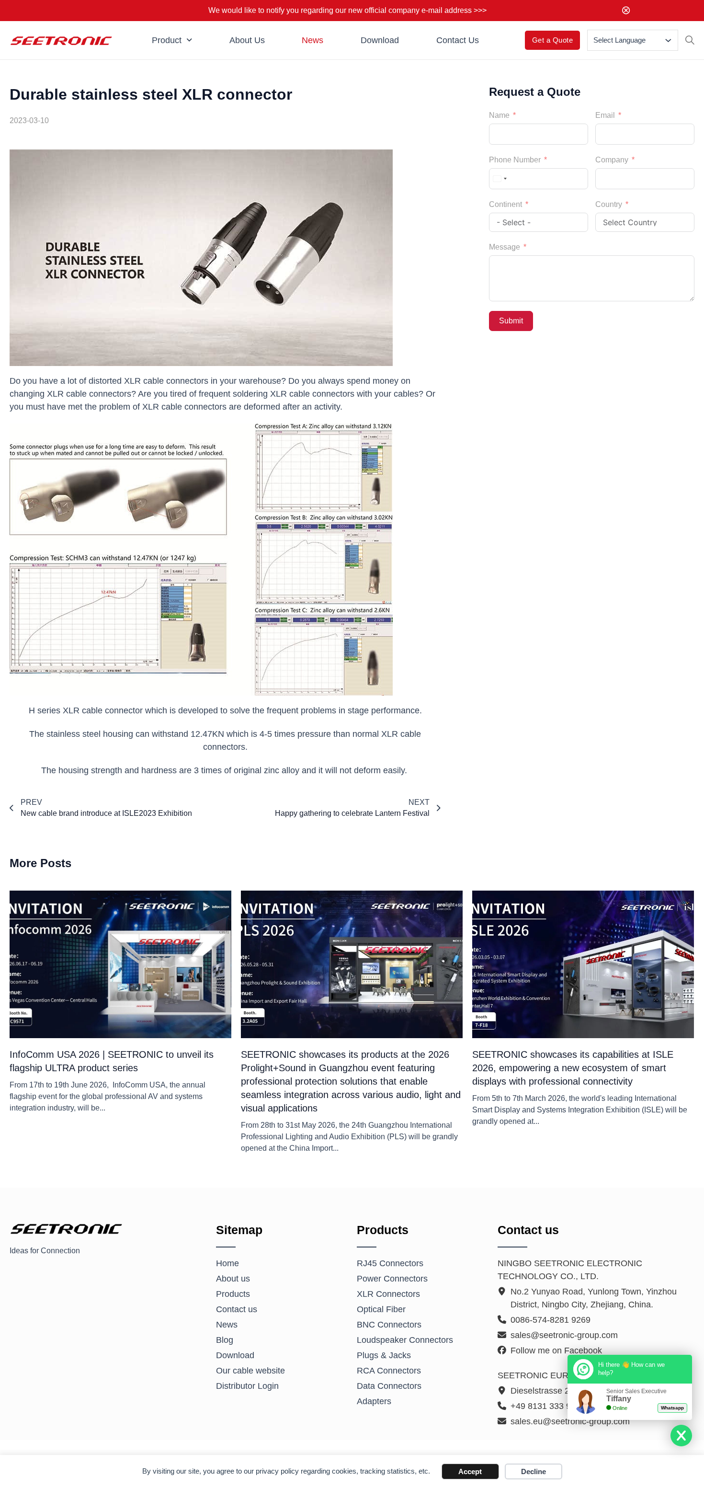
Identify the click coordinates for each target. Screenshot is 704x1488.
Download (380, 40)
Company (611, 160)
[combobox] (499, 179)
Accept (470, 1471)
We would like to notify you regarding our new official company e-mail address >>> (347, 10)
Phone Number (515, 160)
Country (608, 204)
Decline (533, 1471)
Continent (505, 204)
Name (499, 115)
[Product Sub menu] (189, 40)
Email (605, 115)
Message (504, 247)
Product (167, 40)
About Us (247, 40)
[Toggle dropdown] (668, 40)
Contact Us (457, 40)
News (312, 40)
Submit (511, 321)
